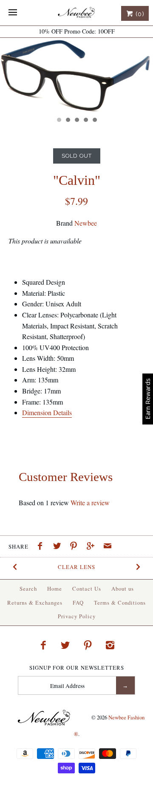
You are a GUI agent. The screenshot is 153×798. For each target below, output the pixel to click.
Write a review (90, 502)
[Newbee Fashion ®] (76, 12)
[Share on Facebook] (42, 547)
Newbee (85, 222)
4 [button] (85, 120)
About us (122, 588)
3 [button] (76, 120)
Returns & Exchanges (34, 602)
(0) (138, 14)
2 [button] (67, 120)
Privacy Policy (77, 616)
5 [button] (94, 120)
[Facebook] (43, 645)
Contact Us (86, 588)
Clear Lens (76, 567)
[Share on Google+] (92, 547)
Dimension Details (47, 412)
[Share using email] (107, 547)
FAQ (78, 602)
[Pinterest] (88, 645)
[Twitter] (65, 645)
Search (28, 588)
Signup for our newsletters (76, 667)
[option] (76, 75)
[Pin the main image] (75, 547)
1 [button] (58, 120)
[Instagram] (110, 645)
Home (54, 588)
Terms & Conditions (120, 602)
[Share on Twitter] (59, 547)
